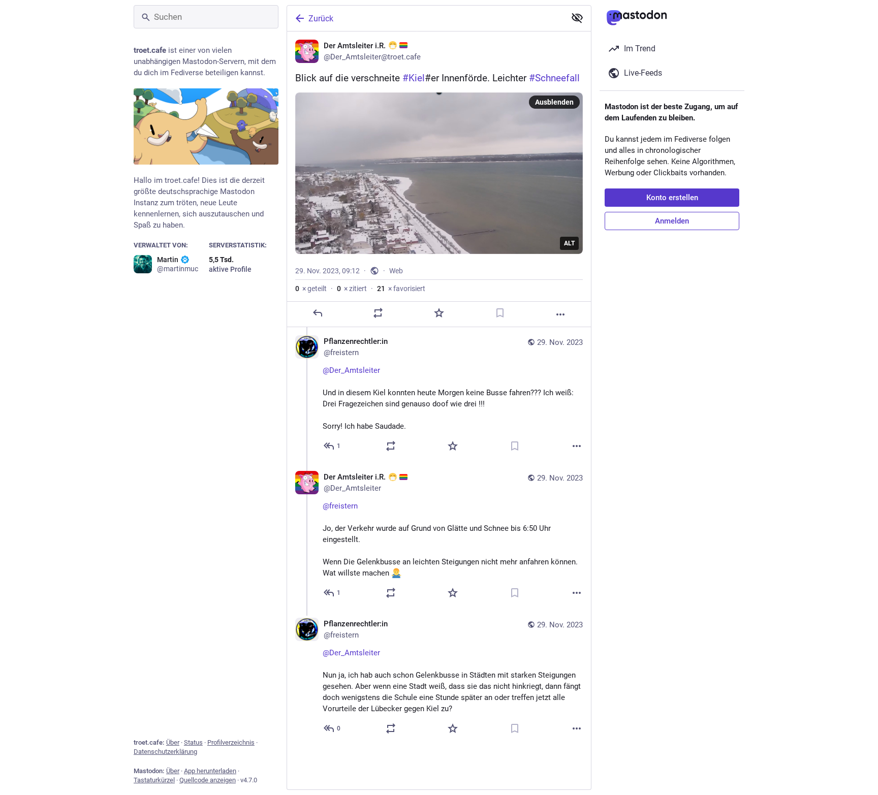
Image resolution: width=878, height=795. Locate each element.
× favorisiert (401, 288)
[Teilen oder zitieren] (378, 313)
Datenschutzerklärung (165, 751)
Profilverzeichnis (231, 742)
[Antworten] (317, 313)
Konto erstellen (672, 197)
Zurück (320, 18)
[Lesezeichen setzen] (500, 313)
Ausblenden (554, 102)
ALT (569, 243)
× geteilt (311, 288)
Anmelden (672, 221)
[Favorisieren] (439, 313)
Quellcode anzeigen (207, 780)
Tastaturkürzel (154, 780)
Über (172, 742)
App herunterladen (210, 771)
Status (193, 742)
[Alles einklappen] (577, 18)
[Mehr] (560, 314)
